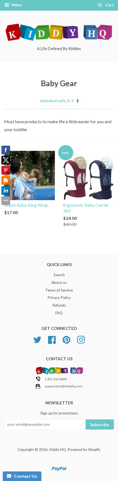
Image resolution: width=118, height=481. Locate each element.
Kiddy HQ (57, 449)
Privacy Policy (59, 297)
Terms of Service (59, 290)
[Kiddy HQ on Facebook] (52, 339)
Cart (109, 4)
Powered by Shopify (84, 449)
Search (59, 275)
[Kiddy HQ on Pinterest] (66, 339)
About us (59, 282)
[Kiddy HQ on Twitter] (37, 339)
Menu (16, 4)
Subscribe (99, 424)
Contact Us (24, 476)
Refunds (59, 305)
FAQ (59, 313)
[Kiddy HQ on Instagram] (81, 339)
